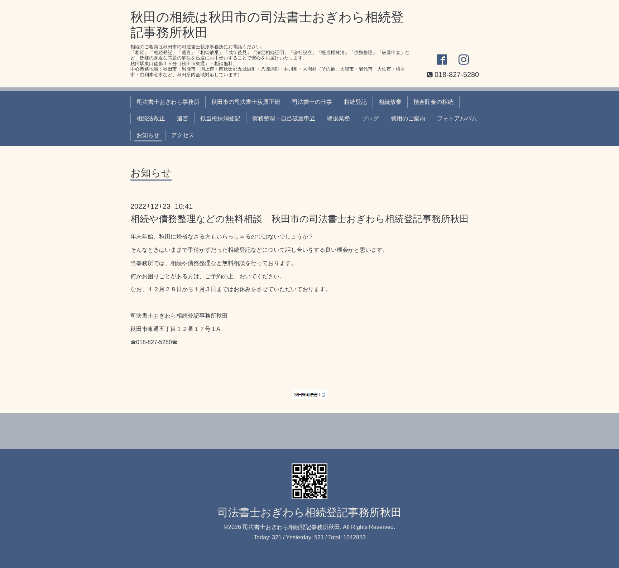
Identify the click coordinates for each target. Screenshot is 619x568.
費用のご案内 (408, 118)
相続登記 (355, 102)
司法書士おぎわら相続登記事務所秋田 (309, 512)
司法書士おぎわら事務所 (168, 102)
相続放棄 (390, 102)
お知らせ (147, 135)
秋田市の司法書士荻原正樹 (245, 102)
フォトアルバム (457, 118)
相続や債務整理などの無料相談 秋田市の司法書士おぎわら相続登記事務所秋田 (299, 218)
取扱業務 (338, 118)
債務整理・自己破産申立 (283, 118)
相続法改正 (150, 118)
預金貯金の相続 (433, 102)
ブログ (370, 118)
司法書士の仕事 (312, 102)
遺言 (182, 118)
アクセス (182, 135)
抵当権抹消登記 (220, 118)
